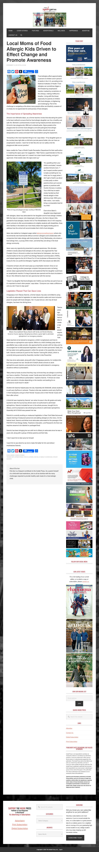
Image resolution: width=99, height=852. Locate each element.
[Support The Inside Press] (20, 818)
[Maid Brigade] (79, 238)
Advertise (69, 728)
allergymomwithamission (45, 233)
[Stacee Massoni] (79, 255)
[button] (21, 35)
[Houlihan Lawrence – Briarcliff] (79, 185)
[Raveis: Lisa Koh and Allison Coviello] (79, 291)
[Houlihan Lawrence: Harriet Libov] (79, 361)
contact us (85, 581)
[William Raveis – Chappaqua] (79, 97)
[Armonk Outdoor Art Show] (79, 449)
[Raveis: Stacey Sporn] (79, 114)
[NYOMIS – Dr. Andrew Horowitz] (79, 132)
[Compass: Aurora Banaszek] (79, 326)
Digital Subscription (72, 737)
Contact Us (69, 733)
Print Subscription (71, 741)
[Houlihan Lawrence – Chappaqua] (79, 150)
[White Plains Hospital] (79, 61)
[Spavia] (79, 432)
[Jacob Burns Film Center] (79, 344)
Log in (60, 849)
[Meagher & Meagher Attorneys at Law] (79, 273)
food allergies (29, 457)
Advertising (20, 820)
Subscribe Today (75, 838)
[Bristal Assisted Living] (79, 397)
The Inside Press (49, 17)
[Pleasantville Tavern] (79, 308)
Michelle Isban (39, 457)
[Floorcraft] (79, 379)
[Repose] (79, 202)
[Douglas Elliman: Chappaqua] (79, 414)
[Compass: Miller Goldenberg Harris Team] (79, 220)
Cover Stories (19, 455)
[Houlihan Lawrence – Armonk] (79, 167)
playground (48, 457)
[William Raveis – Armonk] (79, 79)
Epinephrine (19, 457)
